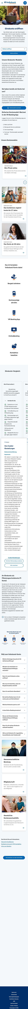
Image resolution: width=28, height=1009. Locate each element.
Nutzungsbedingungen (14, 996)
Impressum (14, 992)
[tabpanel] (14, 162)
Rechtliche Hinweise (14, 999)
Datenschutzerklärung (10, 452)
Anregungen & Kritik (14, 1008)
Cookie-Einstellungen (14, 557)
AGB (14, 1001)
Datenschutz (14, 994)
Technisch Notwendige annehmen (14, 561)
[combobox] (14, 49)
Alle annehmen (14, 565)
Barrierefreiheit (14, 1003)
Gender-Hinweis (14, 1005)
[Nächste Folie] (25, 182)
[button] (12, 401)
